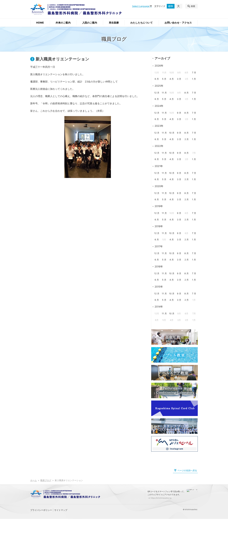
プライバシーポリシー (41, 510)
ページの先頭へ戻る (187, 470)
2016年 (159, 266)
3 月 (179, 79)
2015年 (159, 286)
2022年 (159, 145)
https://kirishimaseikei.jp (161, 498)
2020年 (159, 186)
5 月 (164, 79)
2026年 (159, 65)
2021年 (159, 166)
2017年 (159, 246)
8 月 (186, 92)
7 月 (194, 72)
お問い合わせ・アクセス (178, 22)
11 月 (164, 92)
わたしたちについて (141, 22)
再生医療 (114, 22)
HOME (40, 22)
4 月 (172, 79)
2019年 (159, 206)
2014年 (159, 306)
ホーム (33, 480)
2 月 (187, 139)
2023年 (159, 125)
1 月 (194, 79)
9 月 (179, 112)
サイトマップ (60, 510)
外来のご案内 (63, 22)
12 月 (156, 92)
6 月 (157, 79)
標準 (170, 6)
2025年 (159, 85)
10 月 (171, 132)
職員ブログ (45, 480)
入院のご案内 (89, 22)
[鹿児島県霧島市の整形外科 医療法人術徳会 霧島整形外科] (75, 9)
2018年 (159, 226)
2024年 (159, 105)
